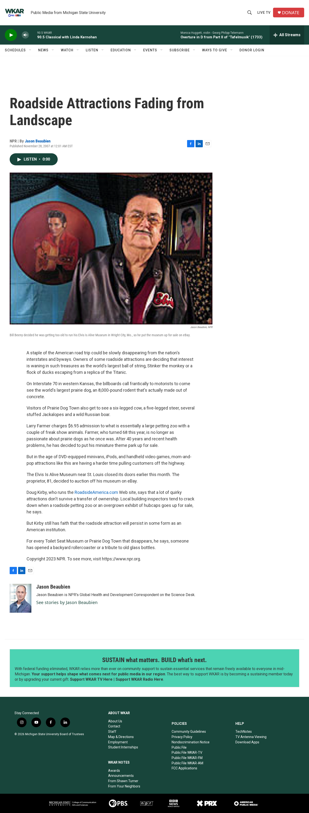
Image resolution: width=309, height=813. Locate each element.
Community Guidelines (189, 731)
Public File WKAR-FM (187, 758)
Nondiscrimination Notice (191, 742)
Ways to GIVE (214, 50)
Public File (179, 747)
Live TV (264, 12)
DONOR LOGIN (251, 50)
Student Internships (123, 747)
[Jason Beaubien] (20, 598)
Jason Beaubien (37, 141)
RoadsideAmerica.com (96, 492)
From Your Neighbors (124, 786)
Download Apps (247, 742)
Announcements (121, 776)
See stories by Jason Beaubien (67, 602)
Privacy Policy (182, 737)
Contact (114, 726)
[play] (11, 35)
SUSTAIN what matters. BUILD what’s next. (154, 660)
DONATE (290, 12)
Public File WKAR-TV (187, 752)
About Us (115, 721)
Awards (114, 771)
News (43, 50)
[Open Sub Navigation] (30, 50)
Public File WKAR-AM (187, 763)
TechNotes (243, 731)
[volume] (25, 35)
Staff (112, 731)
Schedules (15, 50)
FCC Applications (184, 768)
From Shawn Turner (123, 781)
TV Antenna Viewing (251, 737)
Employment (118, 742)
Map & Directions (121, 737)
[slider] (33, 34)
